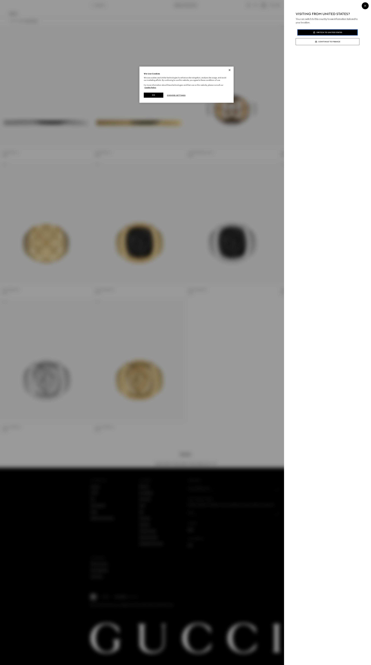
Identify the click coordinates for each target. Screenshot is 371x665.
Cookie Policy (150, 88)
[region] (186, 85)
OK (153, 95)
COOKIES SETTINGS (176, 95)
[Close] (365, 5)
